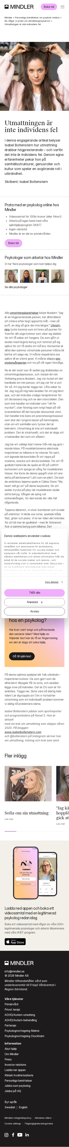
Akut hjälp (11, 1049)
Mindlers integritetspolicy (18, 1118)
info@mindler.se (14, 971)
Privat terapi (12, 1009)
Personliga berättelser (18, 1080)
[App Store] (15, 941)
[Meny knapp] (62, 7)
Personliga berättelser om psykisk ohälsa (37, 17)
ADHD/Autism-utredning (20, 1015)
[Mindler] (19, 7)
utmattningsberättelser (24, 313)
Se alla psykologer (16, 287)
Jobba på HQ (13, 1091)
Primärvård (11, 1004)
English (23, 1107)
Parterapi (10, 1025)
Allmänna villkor (43, 1118)
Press (8, 1059)
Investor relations (15, 1064)
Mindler (8, 17)
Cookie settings (13, 1123)
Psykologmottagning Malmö (22, 1030)
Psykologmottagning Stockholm (24, 1036)
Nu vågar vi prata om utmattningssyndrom (27, 21)
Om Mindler (12, 1054)
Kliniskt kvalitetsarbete (19, 1075)
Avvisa (34, 611)
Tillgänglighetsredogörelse (38, 1123)
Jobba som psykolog (17, 1085)
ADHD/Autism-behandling (21, 1020)
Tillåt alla (34, 593)
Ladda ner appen (15, 1070)
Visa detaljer (52, 582)
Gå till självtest (22, 656)
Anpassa (32, 602)
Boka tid (49, 6)
